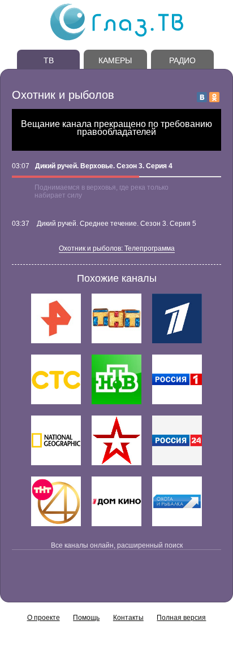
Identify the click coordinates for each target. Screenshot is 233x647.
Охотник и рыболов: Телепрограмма (117, 248)
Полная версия (181, 618)
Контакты (128, 618)
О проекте (43, 618)
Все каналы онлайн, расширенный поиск (117, 545)
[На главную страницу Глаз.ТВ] (116, 39)
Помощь (86, 618)
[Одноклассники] (214, 97)
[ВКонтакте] (202, 97)
